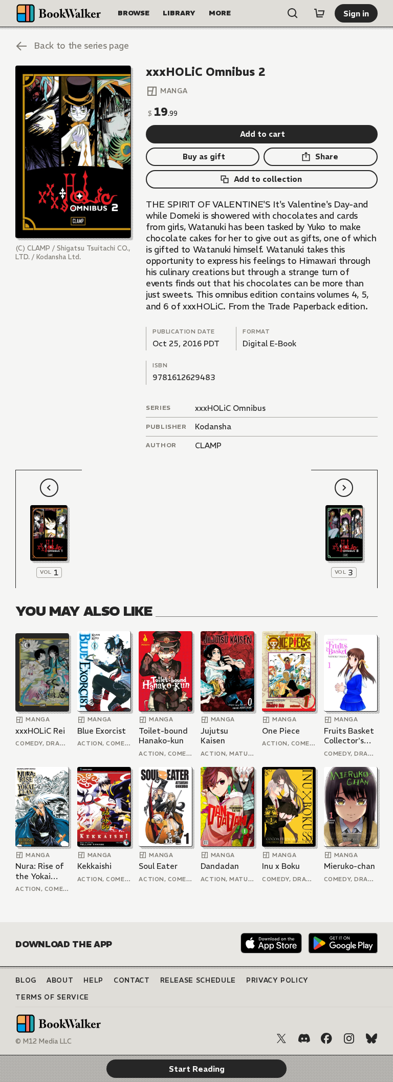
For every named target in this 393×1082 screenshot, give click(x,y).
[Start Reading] (72, 152)
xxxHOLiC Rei (40, 731)
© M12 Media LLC (43, 1041)
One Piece (281, 731)
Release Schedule (198, 980)
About (60, 980)
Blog (25, 980)
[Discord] (304, 1038)
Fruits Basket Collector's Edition (349, 736)
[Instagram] (349, 1038)
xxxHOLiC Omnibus (230, 408)
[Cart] (319, 13)
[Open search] (292, 13)
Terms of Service (52, 997)
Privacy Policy (277, 980)
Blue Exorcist (101, 731)
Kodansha (213, 426)
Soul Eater (158, 866)
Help (93, 980)
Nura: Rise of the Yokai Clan (39, 871)
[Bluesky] (371, 1038)
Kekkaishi (94, 866)
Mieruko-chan (349, 866)
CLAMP (208, 445)
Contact (132, 980)
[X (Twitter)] (281, 1038)
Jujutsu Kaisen (214, 736)
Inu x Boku (281, 866)
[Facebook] (326, 1038)
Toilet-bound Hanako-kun (163, 736)
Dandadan (220, 866)
